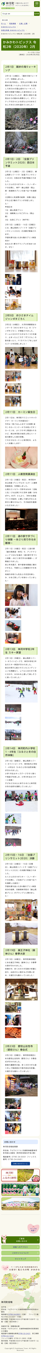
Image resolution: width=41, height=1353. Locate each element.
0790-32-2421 (24, 1333)
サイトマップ (20, 1259)
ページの (33, 1229)
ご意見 (21, 1240)
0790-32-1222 (7, 1336)
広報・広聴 (23, 23)
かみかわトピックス (8, 27)
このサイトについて (20, 1253)
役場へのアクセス (20, 1247)
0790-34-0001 (14, 1314)
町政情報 (12, 23)
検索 (37, 13)
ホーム (3, 23)
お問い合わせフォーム (20, 1163)
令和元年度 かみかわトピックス (13, 30)
